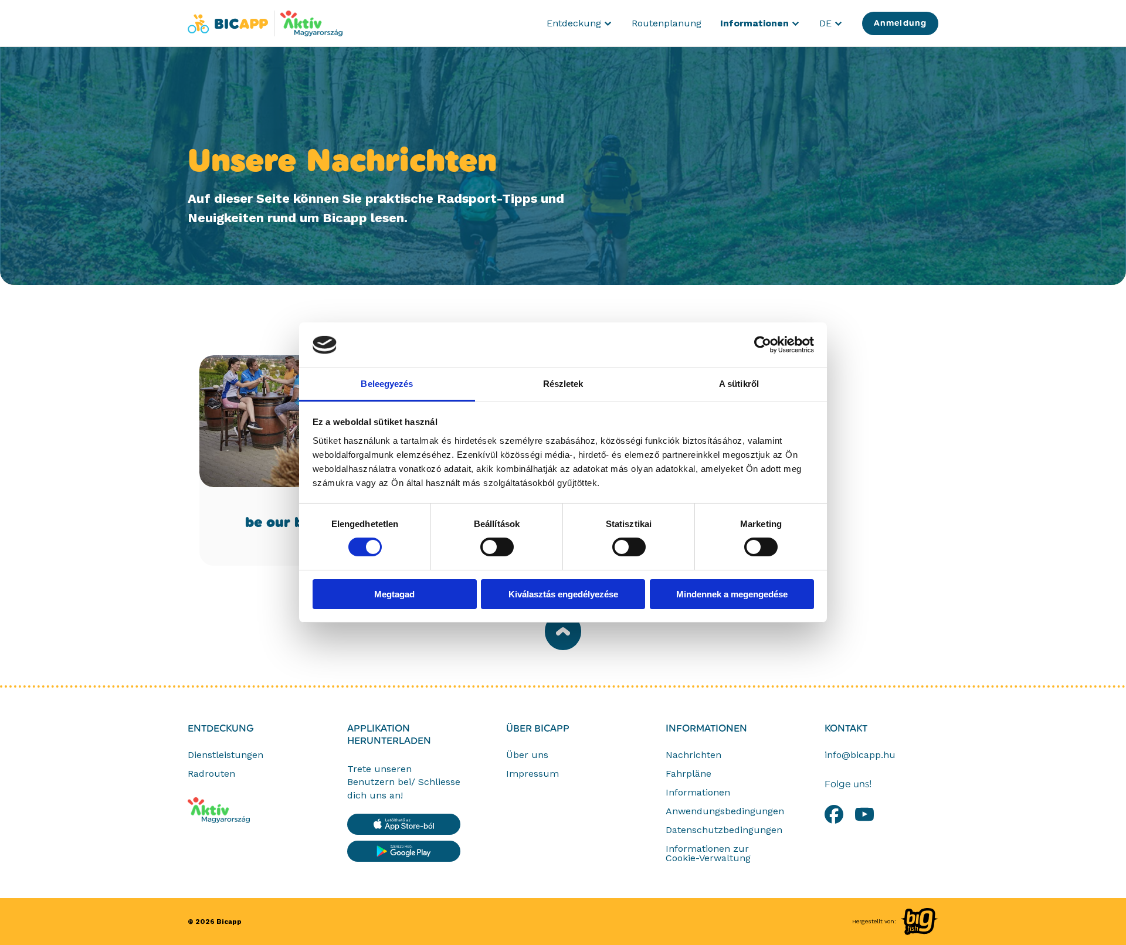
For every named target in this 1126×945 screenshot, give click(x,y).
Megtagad (394, 594)
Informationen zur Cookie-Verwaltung (708, 853)
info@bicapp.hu (860, 755)
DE (831, 25)
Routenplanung (666, 23)
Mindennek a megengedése (732, 594)
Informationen (706, 728)
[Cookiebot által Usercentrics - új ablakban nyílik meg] (762, 344)
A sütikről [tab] (739, 384)
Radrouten (211, 774)
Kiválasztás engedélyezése (563, 594)
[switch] (497, 547)
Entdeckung (221, 728)
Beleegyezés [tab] (387, 384)
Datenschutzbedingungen (724, 830)
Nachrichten (693, 755)
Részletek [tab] (563, 384)
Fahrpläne (688, 774)
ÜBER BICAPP (537, 728)
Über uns (527, 755)
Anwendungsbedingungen (725, 811)
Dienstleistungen (225, 755)
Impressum (532, 774)
